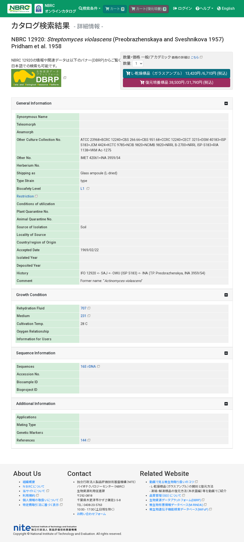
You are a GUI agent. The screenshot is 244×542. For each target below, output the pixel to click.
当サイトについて (34, 491)
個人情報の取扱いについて (41, 500)
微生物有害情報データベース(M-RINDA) (176, 505)
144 (83, 440)
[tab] (122, 103)
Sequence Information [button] (35, 353)
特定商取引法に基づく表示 (41, 505)
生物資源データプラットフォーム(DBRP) (175, 500)
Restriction (25, 196)
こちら (195, 57)
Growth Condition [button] (31, 294)
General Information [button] (33, 103)
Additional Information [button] (35, 403)
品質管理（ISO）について (165, 495)
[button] (89, 8)
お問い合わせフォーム (91, 514)
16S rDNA (88, 367)
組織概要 (29, 482)
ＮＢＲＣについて (34, 486)
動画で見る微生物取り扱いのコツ (171, 482)
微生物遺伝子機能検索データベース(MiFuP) (178, 509)
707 (83, 308)
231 (83, 316)
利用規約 (29, 495)
